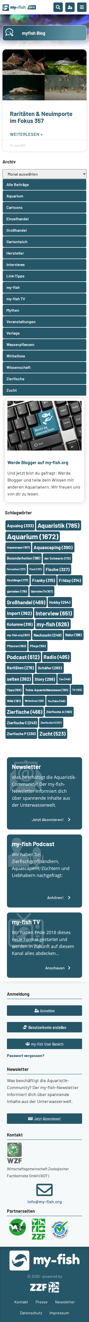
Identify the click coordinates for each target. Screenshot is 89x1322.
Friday (70, 580)
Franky (43, 580)
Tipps (14, 690)
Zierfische (24, 712)
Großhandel (26, 602)
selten (19, 679)
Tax (64, 679)
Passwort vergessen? (25, 1055)
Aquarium (32, 536)
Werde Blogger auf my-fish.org (37, 462)
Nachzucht (47, 635)
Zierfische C (22, 722)
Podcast (23, 657)
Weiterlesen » (26, 134)
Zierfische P (21, 733)
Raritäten (20, 667)
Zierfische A (59, 712)
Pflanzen (16, 646)
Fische (57, 569)
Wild (14, 701)
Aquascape (18, 547)
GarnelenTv (42, 591)
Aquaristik (58, 525)
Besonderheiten (23, 558)
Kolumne (20, 624)
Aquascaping (53, 547)
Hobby (59, 602)
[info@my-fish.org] (44, 1190)
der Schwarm (57, 558)
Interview (54, 613)
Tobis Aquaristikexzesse (46, 690)
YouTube (56, 701)
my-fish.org (18, 635)
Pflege (38, 646)
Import (19, 613)
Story (45, 679)
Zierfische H (51, 722)
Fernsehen (16, 569)
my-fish (53, 624)
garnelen (17, 591)
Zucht (53, 733)
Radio (56, 657)
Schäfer (50, 667)
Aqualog (20, 525)
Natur (73, 635)
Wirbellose (34, 700)
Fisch (35, 569)
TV (77, 689)
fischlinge (17, 580)
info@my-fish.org (44, 1201)
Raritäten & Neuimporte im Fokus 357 (41, 117)
